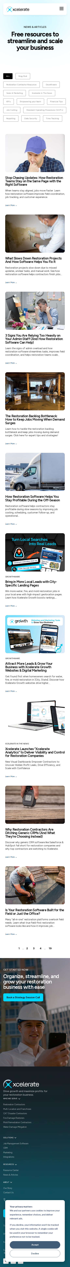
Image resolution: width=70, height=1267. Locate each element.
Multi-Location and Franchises (17, 1109)
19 (50, 948)
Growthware (51, 85)
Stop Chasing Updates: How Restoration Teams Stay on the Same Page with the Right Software (34, 181)
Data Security (30, 118)
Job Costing (11, 110)
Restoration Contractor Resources (21, 85)
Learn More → (11, 205)
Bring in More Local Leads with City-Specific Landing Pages (31, 583)
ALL (8, 76)
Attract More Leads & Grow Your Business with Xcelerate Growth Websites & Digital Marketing (28, 666)
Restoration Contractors (14, 1104)
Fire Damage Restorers (13, 1118)
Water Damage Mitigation (15, 1127)
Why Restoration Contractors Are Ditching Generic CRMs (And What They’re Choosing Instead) (30, 832)
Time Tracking (52, 118)
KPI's (8, 101)
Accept (35, 1244)
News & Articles (10, 1175)
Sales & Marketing (14, 93)
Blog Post (23, 76)
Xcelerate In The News (42, 93)
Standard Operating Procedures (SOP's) (44, 110)
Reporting (10, 118)
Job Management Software (15, 1143)
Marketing (7, 1152)
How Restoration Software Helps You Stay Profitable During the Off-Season (32, 498)
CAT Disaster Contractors (15, 1113)
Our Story (7, 1188)
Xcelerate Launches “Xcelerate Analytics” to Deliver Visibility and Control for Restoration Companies (35, 752)
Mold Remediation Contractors (17, 1122)
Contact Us (8, 1192)
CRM (5, 1148)
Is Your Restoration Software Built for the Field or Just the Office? (34, 911)
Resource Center (11, 1170)
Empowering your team (30, 101)
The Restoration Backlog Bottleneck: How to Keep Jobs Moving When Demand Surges (35, 419)
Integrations (8, 1157)
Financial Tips (56, 101)
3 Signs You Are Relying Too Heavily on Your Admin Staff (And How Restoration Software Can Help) (34, 338)
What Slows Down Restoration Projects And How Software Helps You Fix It (33, 260)
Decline (35, 1253)
